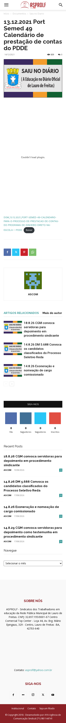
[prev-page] (6, 384)
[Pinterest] (24, 252)
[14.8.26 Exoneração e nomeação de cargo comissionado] (13, 370)
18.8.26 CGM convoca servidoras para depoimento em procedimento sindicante (33, 460)
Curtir (11, 413)
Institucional (18, 708)
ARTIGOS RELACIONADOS (21, 313)
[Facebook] (7, 252)
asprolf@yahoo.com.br (38, 670)
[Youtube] (52, 695)
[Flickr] (23, 695)
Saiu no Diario (37, 13)
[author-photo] (33, 289)
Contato (31, 708)
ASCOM (33, 294)
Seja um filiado (47, 708)
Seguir (26, 413)
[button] (6, 5)
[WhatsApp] (32, 252)
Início (6, 13)
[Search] (61, 5)
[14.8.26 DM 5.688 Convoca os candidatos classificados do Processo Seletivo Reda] (13, 348)
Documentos (19, 13)
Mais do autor (52, 313)
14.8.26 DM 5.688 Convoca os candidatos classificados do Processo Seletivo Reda (26, 486)
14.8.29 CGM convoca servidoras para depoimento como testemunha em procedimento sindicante (33, 532)
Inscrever (55, 413)
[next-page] (12, 384)
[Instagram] (33, 694)
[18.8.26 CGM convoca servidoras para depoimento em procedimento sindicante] (13, 327)
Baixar (29, 230)
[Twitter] (15, 252)
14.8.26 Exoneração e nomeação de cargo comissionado (39, 370)
